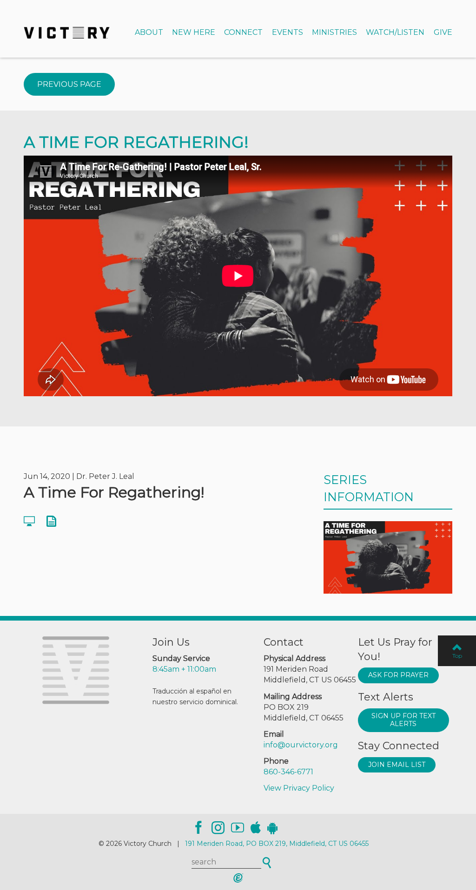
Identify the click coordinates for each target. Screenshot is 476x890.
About (149, 32)
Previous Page (69, 84)
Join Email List (396, 764)
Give (443, 32)
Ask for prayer (398, 675)
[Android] (272, 827)
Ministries (334, 32)
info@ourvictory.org (301, 744)
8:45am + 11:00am (184, 669)
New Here (193, 32)
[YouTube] (237, 827)
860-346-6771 (288, 771)
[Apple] (256, 827)
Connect (243, 32)
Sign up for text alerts (403, 720)
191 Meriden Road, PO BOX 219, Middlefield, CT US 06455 (277, 843)
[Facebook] (198, 827)
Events (287, 32)
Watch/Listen (395, 32)
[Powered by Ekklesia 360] (238, 878)
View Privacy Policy (299, 788)
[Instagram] (218, 827)
